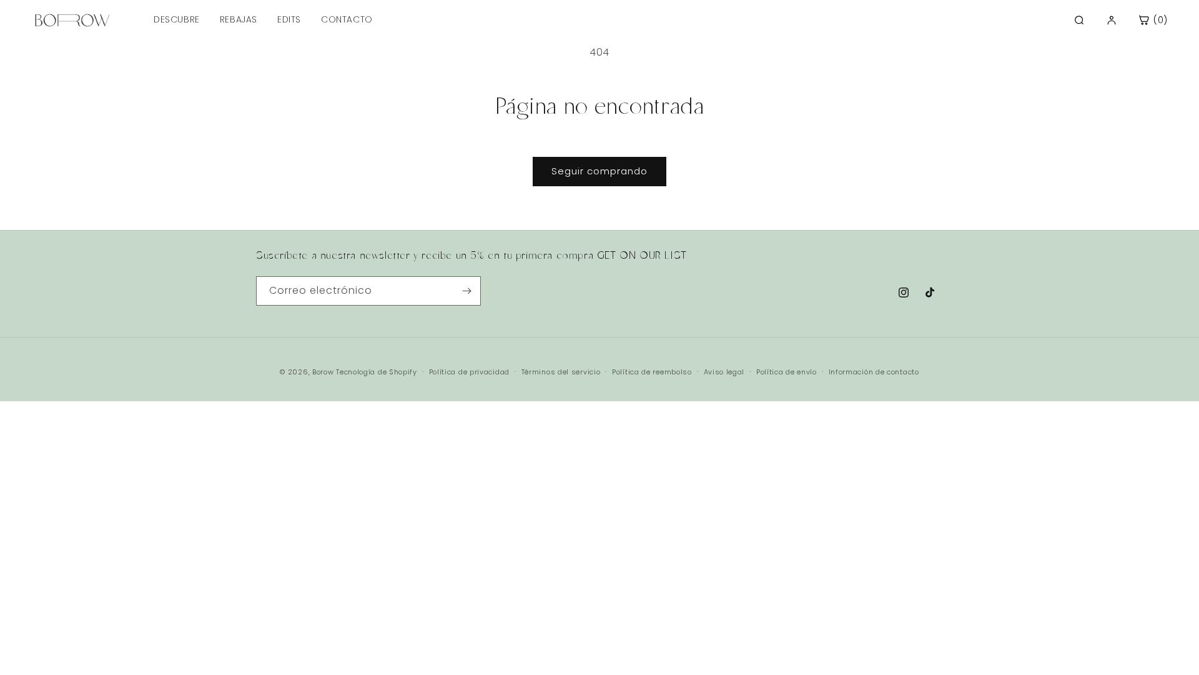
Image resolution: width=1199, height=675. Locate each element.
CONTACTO (347, 19)
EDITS (289, 19)
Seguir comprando (599, 171)
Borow (323, 372)
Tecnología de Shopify (376, 372)
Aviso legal (724, 372)
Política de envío (786, 372)
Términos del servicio (561, 372)
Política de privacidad (469, 372)
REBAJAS (238, 19)
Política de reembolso (652, 372)
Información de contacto (874, 372)
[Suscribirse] (466, 291)
